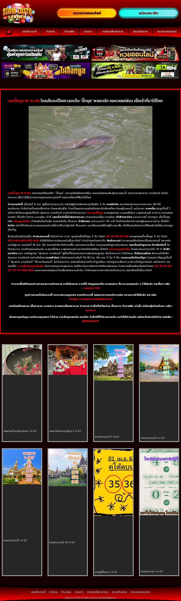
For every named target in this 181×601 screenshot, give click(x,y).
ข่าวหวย (50, 31)
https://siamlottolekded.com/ (91, 299)
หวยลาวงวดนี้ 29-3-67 (62, 542)
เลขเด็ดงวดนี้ (29, 31)
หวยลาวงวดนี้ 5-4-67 (107, 437)
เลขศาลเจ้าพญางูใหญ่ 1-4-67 (65, 431)
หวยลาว (88, 31)
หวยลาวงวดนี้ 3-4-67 (153, 438)
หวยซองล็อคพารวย (112, 31)
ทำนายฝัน (69, 31)
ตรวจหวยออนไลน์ (166, 31)
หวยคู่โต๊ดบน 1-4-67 (106, 572)
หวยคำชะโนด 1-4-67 (152, 571)
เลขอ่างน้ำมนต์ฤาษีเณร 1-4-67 (20, 431)
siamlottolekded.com (107, 597)
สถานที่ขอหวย (140, 31)
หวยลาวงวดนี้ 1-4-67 (15, 540)
